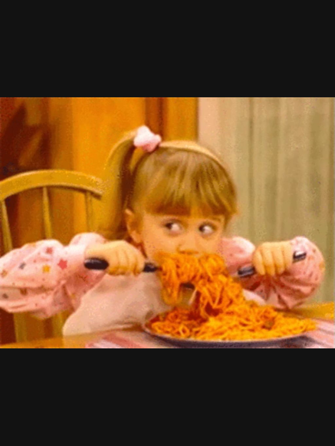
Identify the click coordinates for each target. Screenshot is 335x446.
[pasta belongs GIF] (167, 223)
